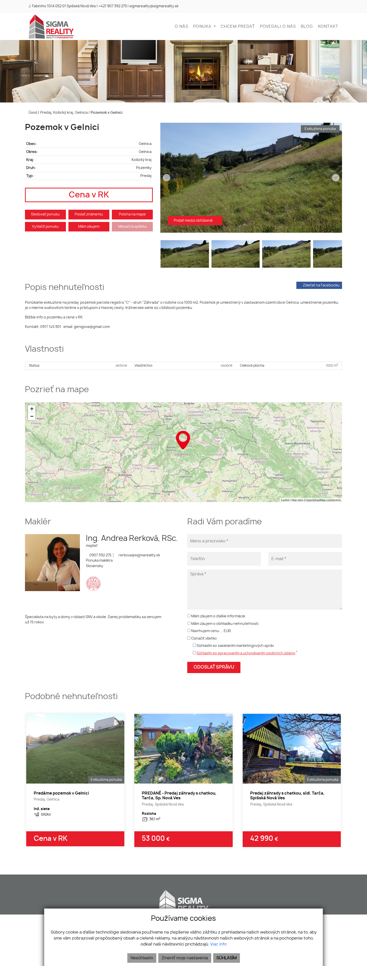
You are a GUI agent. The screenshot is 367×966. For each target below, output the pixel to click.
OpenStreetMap (316, 500)
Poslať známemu (89, 214)
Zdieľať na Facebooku (321, 285)
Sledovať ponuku (45, 214)
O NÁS (181, 26)
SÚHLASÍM (226, 958)
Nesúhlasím (142, 958)
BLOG (307, 26)
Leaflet (285, 500)
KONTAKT (328, 26)
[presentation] (166, 177)
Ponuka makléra (99, 560)
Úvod (32, 112)
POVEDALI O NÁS (278, 26)
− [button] (31, 416)
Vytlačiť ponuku (45, 226)
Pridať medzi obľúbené (193, 220)
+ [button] (31, 409)
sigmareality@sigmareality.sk (154, 6)
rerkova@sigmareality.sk (139, 555)
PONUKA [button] (203, 26)
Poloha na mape (132, 214)
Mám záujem (88, 226)
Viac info (218, 944)
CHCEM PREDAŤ (238, 26)
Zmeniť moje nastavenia (185, 958)
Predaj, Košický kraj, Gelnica (64, 112)
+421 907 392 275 (112, 6)
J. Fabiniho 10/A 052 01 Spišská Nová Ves (62, 6)
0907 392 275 (100, 555)
